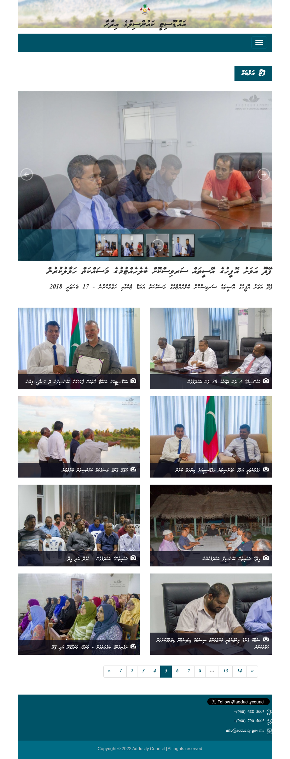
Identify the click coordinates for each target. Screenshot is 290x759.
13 (225, 671)
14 (239, 671)
